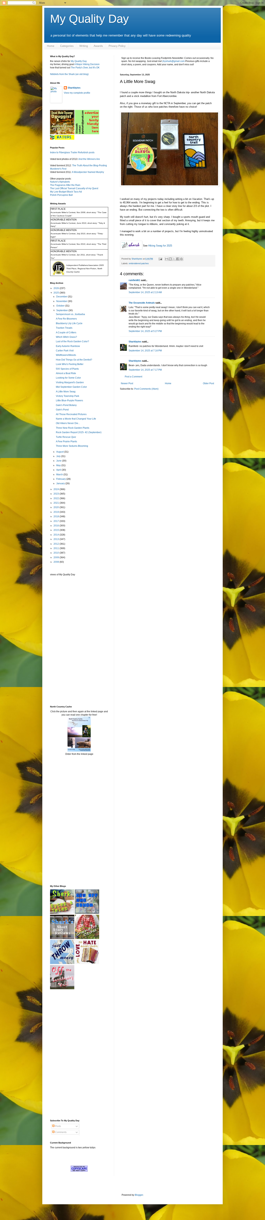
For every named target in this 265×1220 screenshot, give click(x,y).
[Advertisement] (61, 640)
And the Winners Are (89, 159)
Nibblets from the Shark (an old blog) (69, 74)
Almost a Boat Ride (66, 373)
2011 (57, 548)
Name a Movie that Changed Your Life (76, 418)
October (60, 305)
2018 (57, 516)
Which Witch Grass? (66, 337)
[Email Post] (160, 259)
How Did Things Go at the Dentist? (74, 359)
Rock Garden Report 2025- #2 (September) (78, 432)
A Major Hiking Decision (87, 64)
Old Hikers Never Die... (68, 423)
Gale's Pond (62, 409)
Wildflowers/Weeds (66, 355)
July (58, 456)
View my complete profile (77, 92)
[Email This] (167, 259)
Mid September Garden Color (71, 387)
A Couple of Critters (66, 332)
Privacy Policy (117, 45)
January (60, 483)
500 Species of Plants (67, 368)
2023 (57, 493)
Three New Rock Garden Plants (72, 428)
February (61, 479)
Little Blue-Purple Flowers (69, 400)
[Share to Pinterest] (181, 259)
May (58, 465)
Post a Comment (133, 376)
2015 (57, 530)
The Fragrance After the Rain (65, 185)
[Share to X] (174, 259)
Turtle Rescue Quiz (66, 437)
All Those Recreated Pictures (71, 414)
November (62, 301)
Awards (98, 45)
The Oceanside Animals (142, 302)
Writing (83, 45)
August (60, 451)
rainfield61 (134, 280)
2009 (57, 557)
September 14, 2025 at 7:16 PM (145, 350)
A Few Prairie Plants (66, 441)
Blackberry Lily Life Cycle (69, 323)
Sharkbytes (135, 341)
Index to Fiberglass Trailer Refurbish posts (72, 152)
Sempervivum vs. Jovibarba (70, 314)
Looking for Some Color (68, 377)
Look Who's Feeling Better (69, 364)
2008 (57, 562)
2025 (57, 292)
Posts (58, 1126)
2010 (57, 552)
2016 (57, 525)
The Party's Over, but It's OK (85, 67)
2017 (57, 521)
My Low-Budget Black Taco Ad (66, 191)
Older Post (208, 383)
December (62, 296)
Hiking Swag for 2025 (160, 245)
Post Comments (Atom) (146, 389)
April (59, 469)
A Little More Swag (65, 391)
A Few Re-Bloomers (66, 318)
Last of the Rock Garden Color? (72, 341)
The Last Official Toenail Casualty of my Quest (74, 188)
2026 (57, 288)
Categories (67, 45)
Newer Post (127, 383)
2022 (57, 498)
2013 (57, 539)
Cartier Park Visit (65, 350)
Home (50, 45)
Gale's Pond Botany (66, 405)
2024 (57, 489)
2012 (57, 544)
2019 (57, 512)
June (59, 460)
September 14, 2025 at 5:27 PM (145, 331)
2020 (57, 507)
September (62, 310)
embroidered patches (139, 263)
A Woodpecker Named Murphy (88, 172)
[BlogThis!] (170, 259)
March (59, 474)
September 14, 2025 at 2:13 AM (145, 292)
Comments (61, 1132)
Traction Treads (64, 328)
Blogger (139, 1195)
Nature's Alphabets (60, 181)
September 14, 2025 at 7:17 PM (145, 369)
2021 (57, 503)
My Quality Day (89, 18)
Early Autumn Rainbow (68, 346)
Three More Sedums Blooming (72, 446)
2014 (57, 534)
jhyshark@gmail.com (174, 61)
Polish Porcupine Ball (61, 195)
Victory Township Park (67, 396)
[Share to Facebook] (178, 259)
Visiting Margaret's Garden (70, 382)
